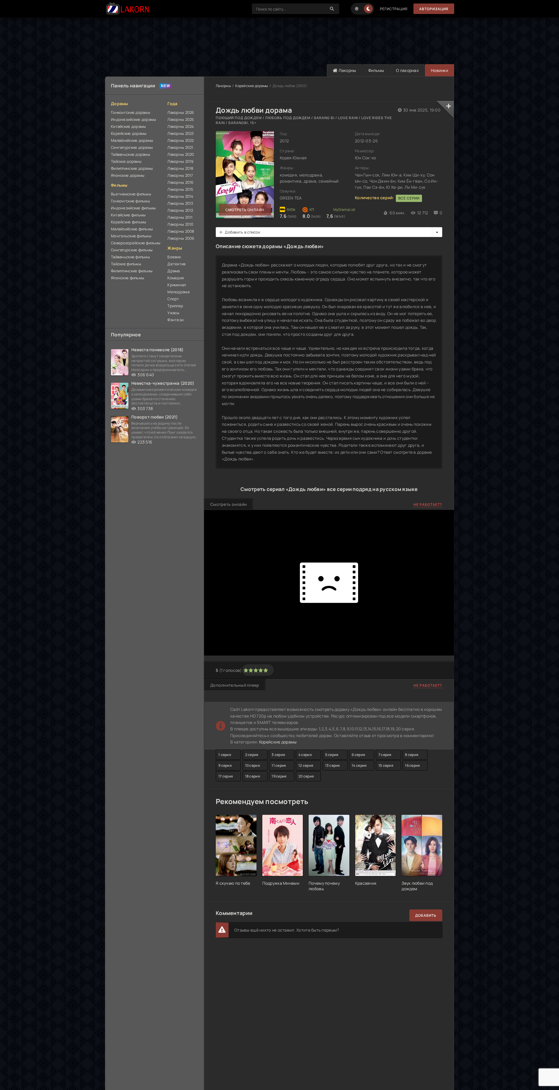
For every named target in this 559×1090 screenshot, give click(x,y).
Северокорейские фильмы (135, 242)
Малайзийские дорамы (132, 140)
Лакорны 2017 (180, 175)
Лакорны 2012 (180, 210)
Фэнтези (175, 319)
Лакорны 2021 (180, 147)
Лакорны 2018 (180, 168)
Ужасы (173, 312)
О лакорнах (407, 70)
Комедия (175, 277)
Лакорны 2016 (180, 182)
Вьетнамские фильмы (131, 194)
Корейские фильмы (128, 222)
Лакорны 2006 (180, 238)
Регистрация (394, 8)
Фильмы (376, 70)
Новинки (439, 70)
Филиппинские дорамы (132, 168)
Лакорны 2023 (180, 133)
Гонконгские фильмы (130, 201)
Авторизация (433, 8)
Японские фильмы (127, 277)
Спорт (173, 298)
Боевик (174, 256)
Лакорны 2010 (180, 224)
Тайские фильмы (126, 263)
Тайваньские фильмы (130, 256)
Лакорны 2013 (180, 203)
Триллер (175, 305)
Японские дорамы (127, 175)
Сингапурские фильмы (132, 249)
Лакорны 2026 (180, 112)
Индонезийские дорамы (133, 119)
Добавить (425, 915)
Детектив (176, 263)
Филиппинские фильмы (132, 270)
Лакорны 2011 (179, 217)
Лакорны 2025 (180, 119)
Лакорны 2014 (180, 196)
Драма (173, 270)
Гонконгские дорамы (130, 112)
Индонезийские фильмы (133, 208)
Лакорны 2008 (180, 231)
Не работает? (427, 504)
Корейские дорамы (128, 133)
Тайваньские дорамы (130, 154)
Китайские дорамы (128, 126)
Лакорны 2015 (180, 189)
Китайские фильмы (128, 215)
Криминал (176, 284)
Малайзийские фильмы (132, 229)
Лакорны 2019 (180, 161)
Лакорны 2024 (180, 126)
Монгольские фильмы (131, 236)
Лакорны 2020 (180, 154)
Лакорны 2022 (180, 140)
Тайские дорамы (126, 161)
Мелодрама (178, 291)
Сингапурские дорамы (132, 147)
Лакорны (346, 70)
